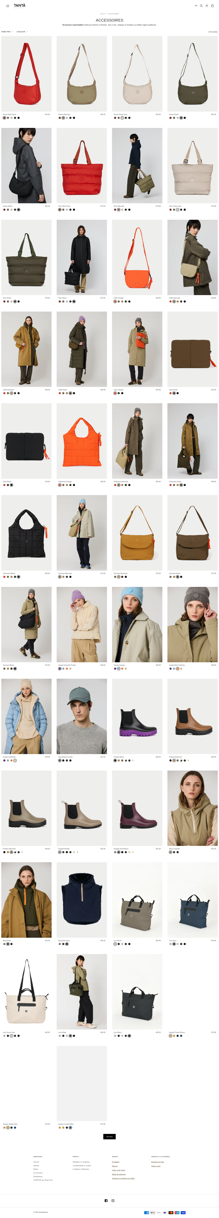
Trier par (5, 32)
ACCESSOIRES (113, 14)
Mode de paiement (119, 1174)
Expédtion (115, 1162)
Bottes (35, 1169)
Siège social (155, 1166)
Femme (36, 1162)
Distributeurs (38, 1176)
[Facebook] (106, 1200)
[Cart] (212, 5)
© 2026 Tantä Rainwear (40, 1212)
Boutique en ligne (157, 1162)
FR (196, 6)
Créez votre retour (118, 1170)
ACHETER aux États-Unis (43, 1180)
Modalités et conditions (81, 1162)
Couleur (21, 32)
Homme (36, 1166)
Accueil (102, 14)
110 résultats (213, 32)
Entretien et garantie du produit (123, 1178)
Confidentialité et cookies (82, 1166)
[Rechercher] (201, 5)
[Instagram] (113, 1200)
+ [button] (133, 760)
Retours (115, 1166)
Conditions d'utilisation (81, 1169)
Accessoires (38, 1173)
